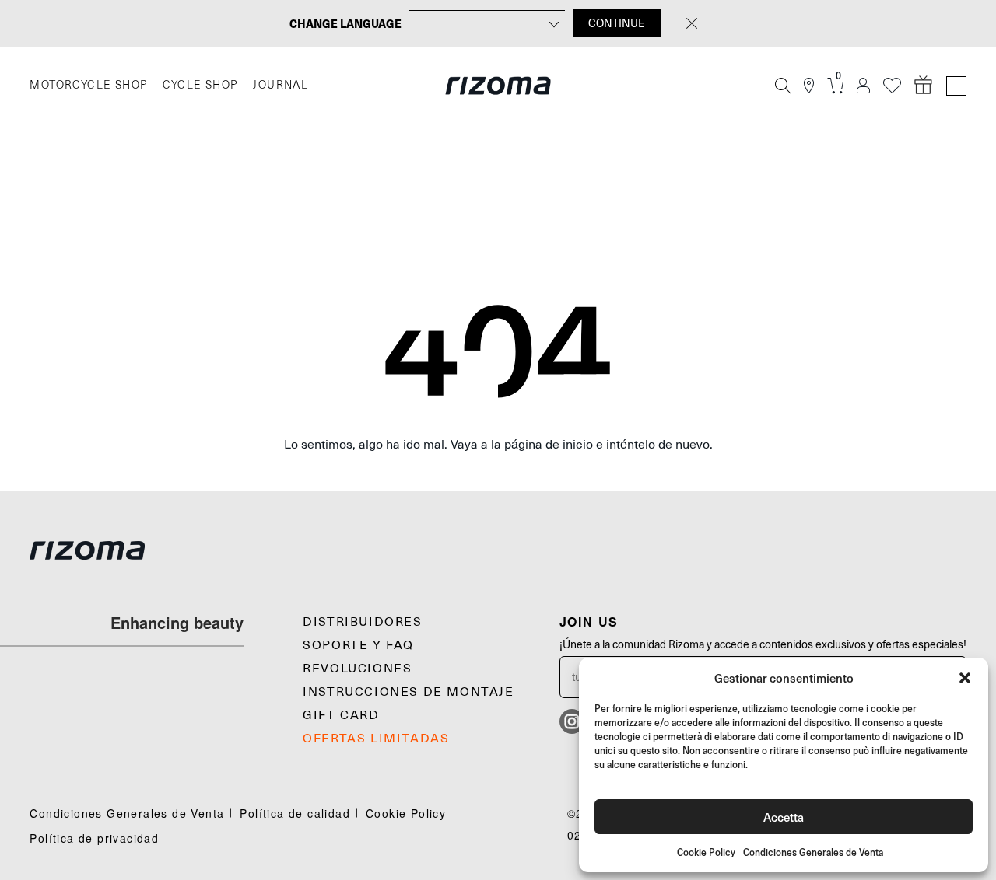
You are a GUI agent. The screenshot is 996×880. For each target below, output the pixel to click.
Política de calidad (295, 813)
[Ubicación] (809, 86)
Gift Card (341, 715)
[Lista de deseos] (892, 86)
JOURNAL (280, 85)
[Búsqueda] (783, 85)
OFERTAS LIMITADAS (376, 739)
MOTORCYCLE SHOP (88, 85)
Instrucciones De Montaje (408, 692)
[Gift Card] (923, 85)
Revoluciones (357, 669)
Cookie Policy (706, 852)
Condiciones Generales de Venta (813, 852)
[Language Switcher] (956, 86)
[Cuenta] (863, 86)
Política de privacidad (94, 838)
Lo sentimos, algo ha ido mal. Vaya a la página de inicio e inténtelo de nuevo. (498, 445)
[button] (965, 678)
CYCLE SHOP (200, 85)
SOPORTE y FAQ (358, 645)
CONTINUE (616, 23)
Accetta (783, 816)
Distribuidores (362, 622)
